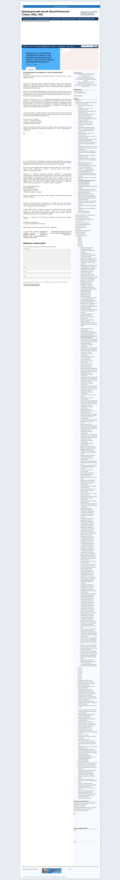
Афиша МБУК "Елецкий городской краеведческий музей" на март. (86, 791)
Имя (47, 267)
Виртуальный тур (78, 95)
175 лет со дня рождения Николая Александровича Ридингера (86, 170)
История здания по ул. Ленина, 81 (86, 682)
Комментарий (26, 248)
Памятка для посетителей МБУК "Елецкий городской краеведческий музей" (88, 324)
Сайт (24, 276)
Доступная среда (55, 19)
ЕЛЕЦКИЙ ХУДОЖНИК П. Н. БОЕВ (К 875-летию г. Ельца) (86, 156)
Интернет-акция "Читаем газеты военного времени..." (88, 561)
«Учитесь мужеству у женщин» (87, 565)
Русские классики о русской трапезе (88, 652)
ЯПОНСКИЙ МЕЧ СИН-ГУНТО (85, 729)
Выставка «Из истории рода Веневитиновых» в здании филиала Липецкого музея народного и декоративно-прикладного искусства (89, 304)
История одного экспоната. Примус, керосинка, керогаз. (88, 494)
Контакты (53, 46)
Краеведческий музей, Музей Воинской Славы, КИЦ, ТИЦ (45, 13)
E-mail (47, 271)
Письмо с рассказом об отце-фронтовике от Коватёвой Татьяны (88, 631)
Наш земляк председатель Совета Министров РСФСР (86, 687)
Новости (31, 46)
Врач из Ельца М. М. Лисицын (85, 117)
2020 (26, 227)
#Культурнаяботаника (85, 293)
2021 (79, 244)
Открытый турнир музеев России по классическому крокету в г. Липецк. (88, 414)
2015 (79, 672)
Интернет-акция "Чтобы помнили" (88, 533)
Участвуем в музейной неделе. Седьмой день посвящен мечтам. (88, 556)
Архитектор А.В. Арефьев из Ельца (86, 127)
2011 (79, 678)
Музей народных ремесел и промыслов (83, 809)
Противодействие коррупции (42, 19)
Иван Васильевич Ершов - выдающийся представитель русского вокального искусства (87, 202)
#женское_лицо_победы (81, 222)
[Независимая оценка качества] (64, 877)
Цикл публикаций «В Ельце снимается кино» (86, 329)
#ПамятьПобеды (79, 232)
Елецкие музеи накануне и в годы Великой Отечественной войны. (88, 258)
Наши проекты (79, 233)
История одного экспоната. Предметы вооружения (86, 475)
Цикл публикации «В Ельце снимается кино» (86, 417)
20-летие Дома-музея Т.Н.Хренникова (84, 215)
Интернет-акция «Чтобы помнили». (88, 637)
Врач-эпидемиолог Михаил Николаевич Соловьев (86, 314)
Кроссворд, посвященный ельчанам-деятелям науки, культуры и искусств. (87, 189)
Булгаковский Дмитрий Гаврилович (86, 173)
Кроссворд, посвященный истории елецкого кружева (88, 501)
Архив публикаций (80, 235)
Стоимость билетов (78, 91)
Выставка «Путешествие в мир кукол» (87, 765)
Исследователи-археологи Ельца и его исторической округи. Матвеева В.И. (88, 462)
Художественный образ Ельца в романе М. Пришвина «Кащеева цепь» (87, 139)
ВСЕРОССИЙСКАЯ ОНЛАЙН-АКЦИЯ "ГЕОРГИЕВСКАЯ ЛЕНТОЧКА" (87, 582)
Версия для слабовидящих (61, 6)
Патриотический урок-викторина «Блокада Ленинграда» (88, 662)
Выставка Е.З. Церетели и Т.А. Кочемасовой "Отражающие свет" (86, 689)
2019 (79, 668)
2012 (79, 677)
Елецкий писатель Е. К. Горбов (85, 121)
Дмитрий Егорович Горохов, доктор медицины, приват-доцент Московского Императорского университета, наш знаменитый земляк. (87, 197)
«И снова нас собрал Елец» (84, 798)
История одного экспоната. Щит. (88, 489)
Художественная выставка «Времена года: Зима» (86, 248)
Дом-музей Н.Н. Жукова (79, 806)
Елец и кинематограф (85, 308)
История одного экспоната (82, 218)
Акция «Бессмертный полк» (86, 570)
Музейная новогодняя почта (87, 659)
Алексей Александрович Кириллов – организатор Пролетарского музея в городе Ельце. (89, 505)
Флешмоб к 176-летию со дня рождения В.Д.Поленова (87, 519)
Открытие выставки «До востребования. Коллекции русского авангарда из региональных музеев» (87, 795)
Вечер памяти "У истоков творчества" (87, 764)
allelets (61, 877)
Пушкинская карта (28, 19)
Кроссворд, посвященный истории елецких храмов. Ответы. (88, 567)
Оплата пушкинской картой (80, 92)
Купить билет (70, 46)
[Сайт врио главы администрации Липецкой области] (70, 869)
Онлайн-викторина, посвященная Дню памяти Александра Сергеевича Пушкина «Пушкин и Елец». (87, 726)
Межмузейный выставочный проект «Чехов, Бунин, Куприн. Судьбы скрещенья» (88, 262)
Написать (31, 69)
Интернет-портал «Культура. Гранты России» (87, 317)
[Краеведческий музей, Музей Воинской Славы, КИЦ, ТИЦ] (60, 27)
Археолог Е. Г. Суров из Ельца (85, 168)
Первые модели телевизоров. (87, 472)
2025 (79, 238)
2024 (79, 240)
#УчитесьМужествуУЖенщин (82, 224)
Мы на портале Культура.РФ (87, 611)
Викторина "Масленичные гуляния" (86, 723)
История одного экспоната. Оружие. (88, 496)
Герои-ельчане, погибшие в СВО (85, 19)
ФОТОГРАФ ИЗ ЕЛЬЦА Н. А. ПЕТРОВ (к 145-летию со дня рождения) (87, 166)
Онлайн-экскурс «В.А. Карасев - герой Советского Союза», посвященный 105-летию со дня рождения (87, 698)
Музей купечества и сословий (81, 810)
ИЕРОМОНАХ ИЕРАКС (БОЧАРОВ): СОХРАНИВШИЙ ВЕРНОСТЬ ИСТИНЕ (88, 467)
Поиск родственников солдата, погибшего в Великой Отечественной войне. (87, 358)
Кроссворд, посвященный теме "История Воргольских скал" (87, 455)
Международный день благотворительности (85, 295)
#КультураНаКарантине (81, 216)
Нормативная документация (68, 19)
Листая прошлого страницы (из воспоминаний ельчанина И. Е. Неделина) (85, 124)
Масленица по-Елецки (85, 649)
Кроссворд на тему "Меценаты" (85, 721)
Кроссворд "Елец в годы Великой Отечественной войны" (88, 255)
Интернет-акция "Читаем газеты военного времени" (88, 558)
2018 (79, 669)
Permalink (54, 227)
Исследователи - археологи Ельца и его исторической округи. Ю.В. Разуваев (88, 311)
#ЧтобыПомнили (79, 227)
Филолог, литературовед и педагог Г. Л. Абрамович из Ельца (87, 137)
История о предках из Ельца (87, 620)
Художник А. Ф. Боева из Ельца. (85, 193)
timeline (77, 100)
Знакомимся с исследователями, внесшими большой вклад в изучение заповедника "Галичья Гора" (88, 625)
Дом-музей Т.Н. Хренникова (80, 804)
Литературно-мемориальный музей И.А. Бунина (85, 807)
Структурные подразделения (42, 46)
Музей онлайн (30, 227)
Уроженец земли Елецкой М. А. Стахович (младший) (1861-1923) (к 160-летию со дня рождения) (87, 148)
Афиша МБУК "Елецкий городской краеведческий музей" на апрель (86, 773)
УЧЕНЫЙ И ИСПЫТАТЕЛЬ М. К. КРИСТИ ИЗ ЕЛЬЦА (87, 411)
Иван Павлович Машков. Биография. (86, 683)
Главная (25, 46)
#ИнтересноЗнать (80, 226)
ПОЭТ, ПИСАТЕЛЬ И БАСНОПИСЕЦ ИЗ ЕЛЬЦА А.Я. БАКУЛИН (87, 119)
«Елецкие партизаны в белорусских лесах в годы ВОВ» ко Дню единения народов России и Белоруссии (86, 693)
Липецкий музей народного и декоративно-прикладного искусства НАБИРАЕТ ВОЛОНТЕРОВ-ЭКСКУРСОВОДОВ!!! (86, 758)
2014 (79, 674)
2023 (79, 241)
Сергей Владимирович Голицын (85, 162)
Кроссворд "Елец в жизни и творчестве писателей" (86, 364)
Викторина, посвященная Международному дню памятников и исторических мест (86, 718)
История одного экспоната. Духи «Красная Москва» (88, 486)
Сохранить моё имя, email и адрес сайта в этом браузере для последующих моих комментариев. (45, 282)
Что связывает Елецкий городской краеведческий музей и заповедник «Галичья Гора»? (88, 635)
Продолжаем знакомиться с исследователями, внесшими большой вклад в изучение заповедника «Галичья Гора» (87, 512)
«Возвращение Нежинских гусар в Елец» (87, 762)
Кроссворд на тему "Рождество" (85, 730)
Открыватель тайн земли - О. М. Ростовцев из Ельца (85, 109)
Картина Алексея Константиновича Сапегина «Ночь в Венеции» (86, 114)
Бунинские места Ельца (83, 684)
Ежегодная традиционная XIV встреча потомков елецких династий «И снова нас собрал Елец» (87, 711)
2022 (79, 243)
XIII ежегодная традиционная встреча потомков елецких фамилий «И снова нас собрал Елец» (60, 233)
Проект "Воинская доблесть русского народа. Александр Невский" (86, 715)
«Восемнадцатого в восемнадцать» (88, 664)
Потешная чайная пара (86, 253)
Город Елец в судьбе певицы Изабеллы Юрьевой (87, 320)
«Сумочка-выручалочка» (86, 508)
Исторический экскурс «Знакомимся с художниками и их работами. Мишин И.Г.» (87, 143)
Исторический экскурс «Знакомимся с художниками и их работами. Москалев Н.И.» (87, 160)
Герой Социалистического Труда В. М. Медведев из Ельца (87, 111)
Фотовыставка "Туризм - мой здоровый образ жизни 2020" (87, 274)
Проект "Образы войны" (86, 534)
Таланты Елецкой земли (44, 227)
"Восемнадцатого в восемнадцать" (88, 665)
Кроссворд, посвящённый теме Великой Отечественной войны (87, 480)
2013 (79, 675)
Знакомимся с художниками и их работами (85, 102)
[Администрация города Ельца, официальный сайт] (30, 869)
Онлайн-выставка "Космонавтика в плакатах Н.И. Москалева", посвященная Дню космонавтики (87, 702)
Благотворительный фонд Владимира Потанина (86, 282)
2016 (79, 671)
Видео (77, 229)
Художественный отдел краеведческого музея (84, 803)
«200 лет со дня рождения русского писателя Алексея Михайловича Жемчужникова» (86, 130)
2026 (79, 236)
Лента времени (61, 46)
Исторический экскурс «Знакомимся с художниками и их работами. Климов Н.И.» (87, 152)
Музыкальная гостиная (83, 761)
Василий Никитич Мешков (84, 164)
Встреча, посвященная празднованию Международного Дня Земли (87, 770)
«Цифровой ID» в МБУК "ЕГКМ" (85, 680)
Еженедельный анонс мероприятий (88, 648)
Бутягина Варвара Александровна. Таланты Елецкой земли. (43, 72)
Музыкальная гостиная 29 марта (85, 779)
